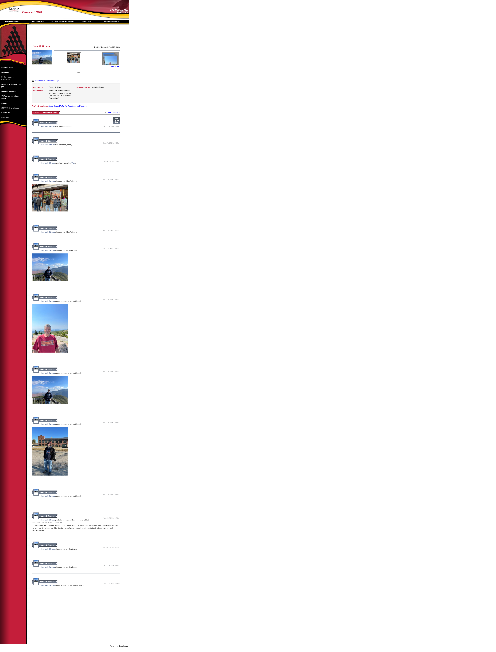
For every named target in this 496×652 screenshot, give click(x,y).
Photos (4, 103)
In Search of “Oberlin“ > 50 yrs (11, 85)
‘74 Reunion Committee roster (10, 97)
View (73, 163)
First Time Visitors (12, 21)
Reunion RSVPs (7, 68)
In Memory (5, 72)
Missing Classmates (8, 91)
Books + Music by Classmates (7, 78)
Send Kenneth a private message (47, 81)
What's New (86, 21)
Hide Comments (114, 112)
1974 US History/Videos (10, 108)
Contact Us (5, 113)
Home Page (5, 117)
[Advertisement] (13, 170)
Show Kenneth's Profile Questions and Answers (67, 106)
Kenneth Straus (47, 123)
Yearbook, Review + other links (62, 21)
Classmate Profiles (37, 21)
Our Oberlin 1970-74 (111, 21)
